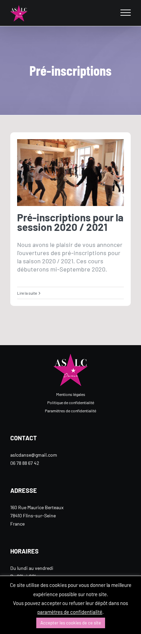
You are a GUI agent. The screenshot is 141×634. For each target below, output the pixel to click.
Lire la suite (27, 293)
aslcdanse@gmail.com (33, 455)
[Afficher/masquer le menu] (125, 13)
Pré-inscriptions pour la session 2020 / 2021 (70, 222)
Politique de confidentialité (70, 402)
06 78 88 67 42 (24, 463)
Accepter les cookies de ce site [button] (70, 622)
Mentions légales (70, 394)
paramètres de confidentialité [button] (69, 612)
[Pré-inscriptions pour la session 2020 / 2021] (70, 172)
